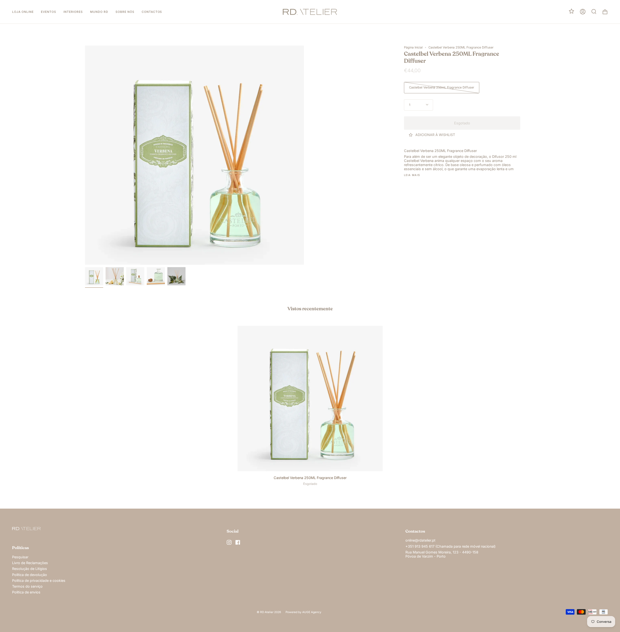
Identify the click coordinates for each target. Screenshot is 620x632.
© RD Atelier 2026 (269, 612)
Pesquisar (20, 557)
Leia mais (412, 175)
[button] (22, 12)
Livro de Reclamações (30, 563)
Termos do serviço (27, 586)
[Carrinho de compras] (605, 12)
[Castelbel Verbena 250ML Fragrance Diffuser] (94, 276)
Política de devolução (29, 575)
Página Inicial (413, 47)
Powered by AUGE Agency (303, 612)
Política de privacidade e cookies (38, 580)
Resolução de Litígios (29, 569)
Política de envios (26, 592)
